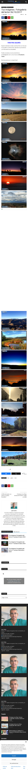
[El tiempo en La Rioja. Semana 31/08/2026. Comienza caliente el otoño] (4, 719)
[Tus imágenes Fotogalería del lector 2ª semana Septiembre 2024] (4, 550)
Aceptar (14, 755)
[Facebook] (2, 17)
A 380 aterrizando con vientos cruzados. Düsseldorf (6, 496)
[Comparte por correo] (7, 469)
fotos (8, 477)
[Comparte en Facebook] (2, 469)
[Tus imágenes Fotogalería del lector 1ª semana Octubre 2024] (4, 543)
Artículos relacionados (7, 531)
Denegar (14, 759)
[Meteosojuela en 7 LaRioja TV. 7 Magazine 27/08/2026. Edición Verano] (4, 732)
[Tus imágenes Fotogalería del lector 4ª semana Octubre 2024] (4, 537)
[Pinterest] (9, 17)
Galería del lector (14, 5)
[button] (26, 742)
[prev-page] (2, 555)
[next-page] (4, 555)
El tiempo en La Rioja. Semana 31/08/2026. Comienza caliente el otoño (16, 719)
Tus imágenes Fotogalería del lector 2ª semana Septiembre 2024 (16, 550)
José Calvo (5, 14)
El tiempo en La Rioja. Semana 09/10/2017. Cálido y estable (20, 496)
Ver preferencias (14, 763)
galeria (12, 477)
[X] (5, 17)
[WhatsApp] (12, 17)
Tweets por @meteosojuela (14, 581)
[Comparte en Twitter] (5, 469)
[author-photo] (14, 508)
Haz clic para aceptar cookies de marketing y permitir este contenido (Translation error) (14, 581)
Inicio (2, 5)
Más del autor (17, 531)
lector (16, 477)
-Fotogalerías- (7, 5)
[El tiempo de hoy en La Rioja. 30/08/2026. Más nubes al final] (4, 725)
